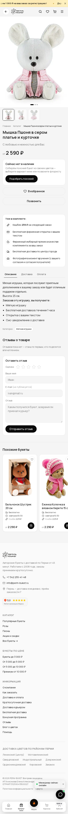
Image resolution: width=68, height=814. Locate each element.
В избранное (36, 191)
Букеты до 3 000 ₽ (12, 656)
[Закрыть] (65, 3)
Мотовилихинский (38, 754)
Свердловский (11, 759)
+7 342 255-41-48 (16, 577)
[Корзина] (54, 11)
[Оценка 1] (18, 367)
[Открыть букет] (31, 525)
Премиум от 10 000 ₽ (14, 671)
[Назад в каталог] (6, 11)
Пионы (6, 631)
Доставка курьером (14, 707)
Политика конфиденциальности (18, 789)
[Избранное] (47, 11)
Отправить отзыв (21, 429)
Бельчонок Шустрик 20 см (18, 506)
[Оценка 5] (39, 367)
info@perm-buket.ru (18, 582)
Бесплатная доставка (15, 712)
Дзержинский (53, 759)
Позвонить (34, 201)
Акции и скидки (11, 635)
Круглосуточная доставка (17, 702)
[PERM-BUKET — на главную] (17, 12)
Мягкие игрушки (24, 329)
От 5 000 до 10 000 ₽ (14, 666)
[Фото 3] (34, 115)
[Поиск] (40, 11)
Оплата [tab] (41, 274)
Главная (7, 126)
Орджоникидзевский (14, 764)
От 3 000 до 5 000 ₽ (13, 661)
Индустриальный (32, 759)
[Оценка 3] (28, 367)
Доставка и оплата (13, 697)
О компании (9, 687)
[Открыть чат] (60, 794)
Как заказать (10, 692)
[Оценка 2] (23, 367)
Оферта (39, 789)
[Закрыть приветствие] (63, 784)
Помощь (7, 732)
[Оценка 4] (34, 367)
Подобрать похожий (21, 178)
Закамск (50, 764)
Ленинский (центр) (13, 754)
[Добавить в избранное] (32, 459)
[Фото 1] (8, 115)
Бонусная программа (14, 717)
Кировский (36, 764)
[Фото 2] (21, 115)
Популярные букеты (14, 621)
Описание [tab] (11, 274)
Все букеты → (10, 640)
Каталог (17, 126)
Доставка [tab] (26, 274)
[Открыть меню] (62, 11)
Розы (5, 626)
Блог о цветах (10, 727)
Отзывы (7, 722)
